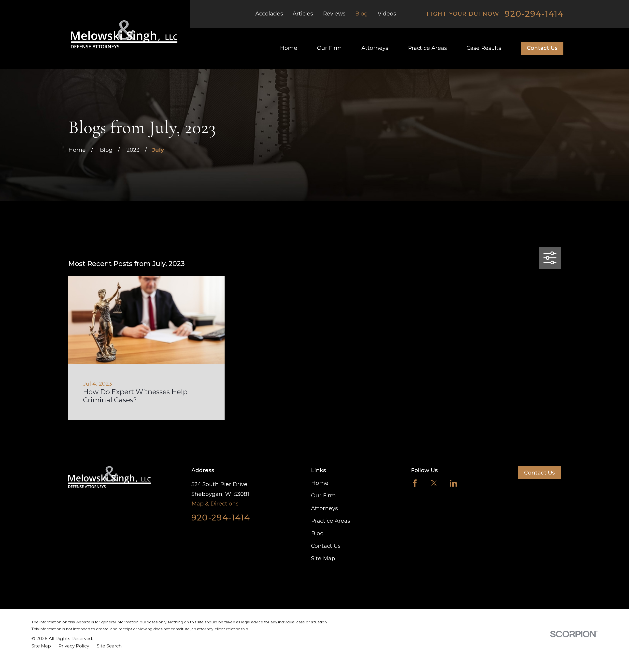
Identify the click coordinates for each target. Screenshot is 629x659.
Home (320, 483)
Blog (361, 13)
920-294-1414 (534, 14)
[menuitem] (41, 646)
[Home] (124, 34)
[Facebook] (415, 483)
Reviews (334, 13)
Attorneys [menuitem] (374, 48)
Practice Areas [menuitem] (427, 48)
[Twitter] (434, 483)
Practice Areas (330, 521)
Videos (387, 13)
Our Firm (323, 495)
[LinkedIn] (453, 483)
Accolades (269, 13)
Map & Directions (215, 503)
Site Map (323, 558)
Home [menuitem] (288, 48)
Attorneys (324, 508)
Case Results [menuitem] (484, 48)
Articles (303, 13)
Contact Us (542, 48)
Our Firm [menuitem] (329, 48)
